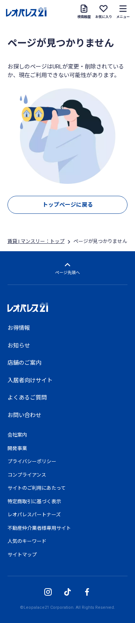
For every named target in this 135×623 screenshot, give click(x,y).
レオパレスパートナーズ (34, 514)
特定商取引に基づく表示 (34, 501)
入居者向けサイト (30, 380)
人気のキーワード (27, 541)
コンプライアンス (27, 475)
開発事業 (17, 448)
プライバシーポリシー (32, 461)
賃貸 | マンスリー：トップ (36, 241)
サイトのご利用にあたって (37, 488)
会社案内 (17, 435)
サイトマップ (22, 554)
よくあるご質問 (27, 397)
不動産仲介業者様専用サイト (39, 528)
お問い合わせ (24, 415)
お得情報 (19, 328)
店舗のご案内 (24, 362)
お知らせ (19, 345)
